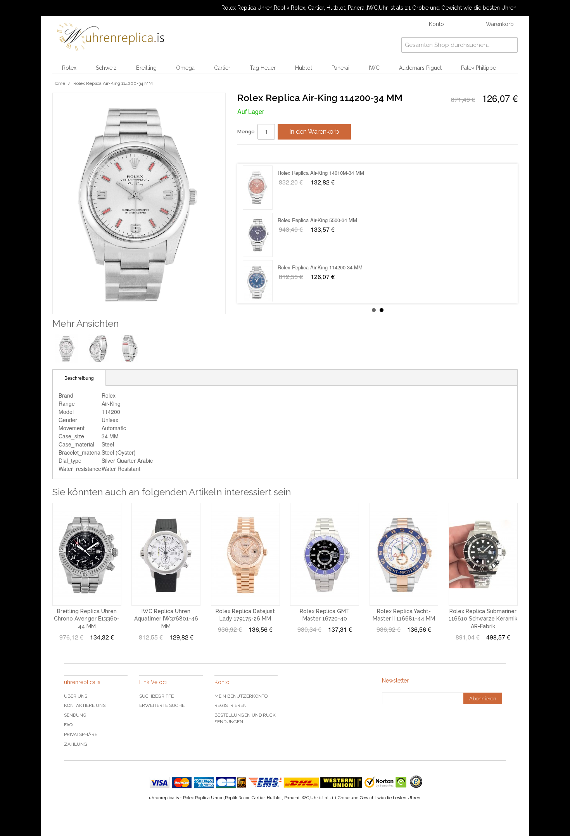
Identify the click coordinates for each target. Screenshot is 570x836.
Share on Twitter (266, 154)
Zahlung (75, 744)
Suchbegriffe (156, 696)
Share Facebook (251, 154)
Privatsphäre (80, 734)
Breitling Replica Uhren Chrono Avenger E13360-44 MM (86, 618)
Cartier (222, 68)
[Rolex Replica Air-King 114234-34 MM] (258, 282)
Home (58, 83)
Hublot (303, 68)
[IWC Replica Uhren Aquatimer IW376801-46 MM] (165, 554)
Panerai (340, 68)
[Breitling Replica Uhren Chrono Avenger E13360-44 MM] (86, 554)
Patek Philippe (478, 68)
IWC (374, 68)
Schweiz (106, 68)
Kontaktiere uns (84, 705)
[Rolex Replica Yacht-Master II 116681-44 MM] (404, 554)
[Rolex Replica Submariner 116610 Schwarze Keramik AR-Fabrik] (483, 554)
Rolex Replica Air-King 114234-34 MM (320, 267)
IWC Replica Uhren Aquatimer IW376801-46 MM (166, 618)
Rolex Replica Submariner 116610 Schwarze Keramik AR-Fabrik (483, 618)
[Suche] (510, 45)
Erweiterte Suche (162, 705)
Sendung (75, 715)
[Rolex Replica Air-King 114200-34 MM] (258, 187)
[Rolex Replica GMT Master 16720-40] (324, 554)
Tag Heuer (263, 68)
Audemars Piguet (420, 68)
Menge (246, 131)
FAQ (68, 724)
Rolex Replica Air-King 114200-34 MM (320, 172)
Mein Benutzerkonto (241, 696)
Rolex (69, 68)
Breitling (146, 68)
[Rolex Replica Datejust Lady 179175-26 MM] (245, 554)
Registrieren (230, 705)
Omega (185, 68)
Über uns (75, 696)
